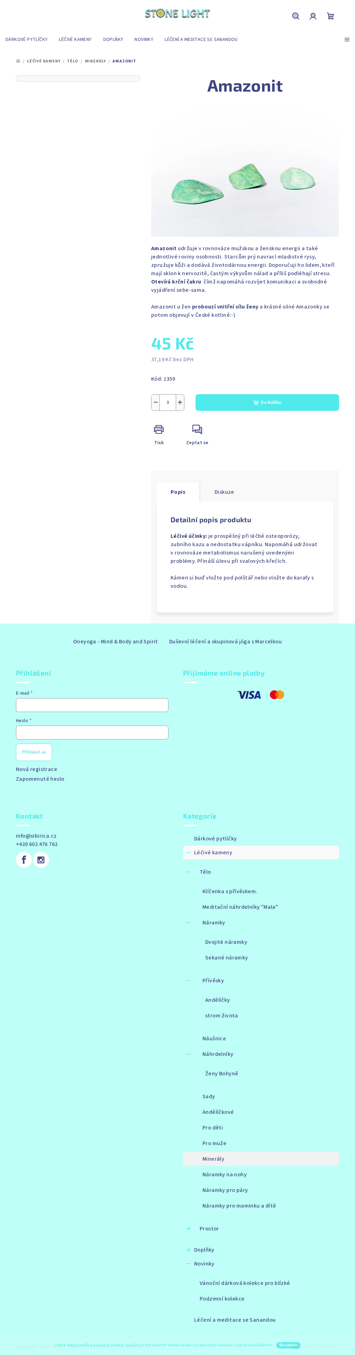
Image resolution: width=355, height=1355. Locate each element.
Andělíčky (217, 1000)
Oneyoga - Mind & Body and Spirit (115, 641)
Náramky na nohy (224, 1174)
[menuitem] (26, 40)
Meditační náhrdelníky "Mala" (240, 907)
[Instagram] (41, 860)
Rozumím (288, 1345)
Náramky (213, 922)
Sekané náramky (226, 958)
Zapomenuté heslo (40, 779)
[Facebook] (24, 860)
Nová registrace (36, 769)
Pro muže (214, 1143)
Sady (208, 1096)
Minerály (213, 1159)
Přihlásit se (34, 752)
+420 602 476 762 (37, 844)
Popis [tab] (178, 492)
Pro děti (212, 1128)
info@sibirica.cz (36, 836)
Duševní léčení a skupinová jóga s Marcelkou (225, 641)
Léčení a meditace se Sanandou (235, 1320)
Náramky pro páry (225, 1190)
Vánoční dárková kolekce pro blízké (245, 1283)
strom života (221, 1015)
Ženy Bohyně (221, 1073)
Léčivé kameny (213, 852)
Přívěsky (213, 980)
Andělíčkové (218, 1112)
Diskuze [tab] (224, 492)
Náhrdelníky (217, 1054)
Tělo (205, 872)
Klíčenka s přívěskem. (229, 891)
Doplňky (204, 1250)
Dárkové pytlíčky (215, 838)
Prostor (209, 1229)
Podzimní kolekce (222, 1299)
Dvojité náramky (226, 942)
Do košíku (271, 402)
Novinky (204, 1264)
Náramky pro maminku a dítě (239, 1206)
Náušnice (214, 1038)
